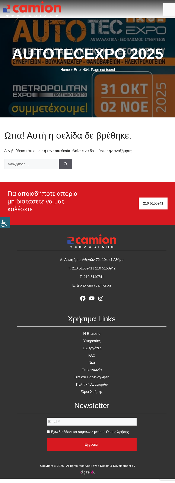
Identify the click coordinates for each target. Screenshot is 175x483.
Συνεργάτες (91, 348)
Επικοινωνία (92, 370)
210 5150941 (153, 203)
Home (65, 70)
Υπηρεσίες (92, 341)
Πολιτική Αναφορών (92, 384)
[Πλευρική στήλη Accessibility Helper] (5, 222)
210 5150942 (105, 268)
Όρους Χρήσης (117, 432)
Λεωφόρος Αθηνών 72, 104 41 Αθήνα (94, 260)
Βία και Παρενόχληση (91, 377)
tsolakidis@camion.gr (94, 285)
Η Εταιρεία (92, 334)
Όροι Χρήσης (91, 392)
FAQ (91, 355)
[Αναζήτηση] (65, 164)
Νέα (92, 363)
